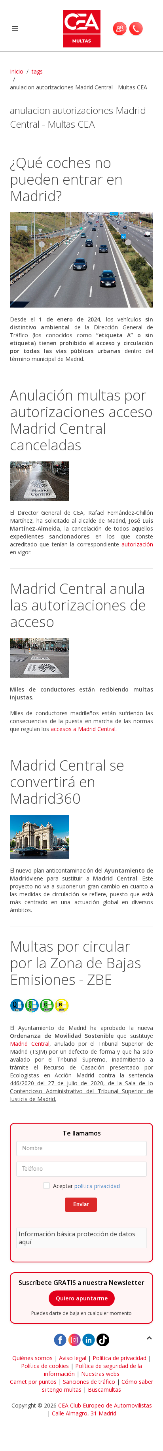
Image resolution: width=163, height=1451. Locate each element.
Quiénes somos (32, 1358)
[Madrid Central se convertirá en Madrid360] (81, 837)
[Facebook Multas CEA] (60, 1339)
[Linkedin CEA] (88, 1339)
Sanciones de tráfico (89, 1381)
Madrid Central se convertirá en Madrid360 (67, 782)
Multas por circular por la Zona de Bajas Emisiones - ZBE (75, 963)
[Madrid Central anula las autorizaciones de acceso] (81, 658)
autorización (137, 544)
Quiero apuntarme (82, 1298)
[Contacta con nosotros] (136, 28)
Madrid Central (29, 1043)
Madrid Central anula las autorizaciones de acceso (78, 605)
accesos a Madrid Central (83, 729)
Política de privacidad (119, 1358)
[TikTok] (103, 1339)
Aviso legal (72, 1358)
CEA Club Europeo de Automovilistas (105, 1405)
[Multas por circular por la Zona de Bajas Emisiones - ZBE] (81, 1006)
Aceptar (86, 1186)
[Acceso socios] (120, 28)
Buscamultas (104, 1389)
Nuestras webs (100, 1373)
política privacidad (97, 1186)
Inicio (16, 71)
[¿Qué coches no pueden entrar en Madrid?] (81, 260)
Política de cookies (45, 1366)
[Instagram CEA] (74, 1339)
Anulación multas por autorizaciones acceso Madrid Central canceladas (81, 420)
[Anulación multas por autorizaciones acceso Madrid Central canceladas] (81, 481)
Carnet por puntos (33, 1381)
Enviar (81, 1204)
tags (37, 71)
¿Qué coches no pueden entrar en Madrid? (66, 179)
